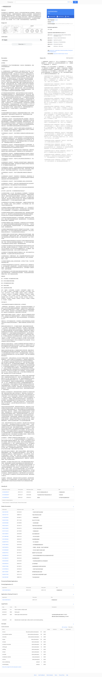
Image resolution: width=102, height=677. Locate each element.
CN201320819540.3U (6, 590)
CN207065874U (5, 547)
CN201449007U (5, 533)
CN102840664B (5, 550)
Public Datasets (50, 675)
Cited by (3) (52, 50)
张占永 (52, 21)
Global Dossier (61, 53)
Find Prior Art (61, 16)
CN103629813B (5, 517)
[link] (3, 631)
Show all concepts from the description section (11, 666)
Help (67, 675)
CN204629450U (5, 560)
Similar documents (64, 50)
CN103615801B (5, 544)
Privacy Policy (61, 675)
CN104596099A (5, 494)
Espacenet (55, 53)
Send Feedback (41, 675)
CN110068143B (5, 536)
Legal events (57, 50)
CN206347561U (5, 552)
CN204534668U (5, 522)
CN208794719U (5, 541)
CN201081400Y (5, 577)
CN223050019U (5, 563)
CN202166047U (5, 525)
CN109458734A (5, 497)
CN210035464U (5, 539)
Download (65, 627)
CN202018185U (5, 520)
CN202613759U (5, 574)
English (56, 19)
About (35, 675)
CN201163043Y (5, 571)
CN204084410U (5, 555)
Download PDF (52, 16)
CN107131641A (5, 531)
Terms (56, 675)
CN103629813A (5, 492)
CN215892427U (5, 558)
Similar (67, 16)
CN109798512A (5, 569)
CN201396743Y (5, 512)
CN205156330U (5, 528)
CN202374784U (5, 566)
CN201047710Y (5, 514)
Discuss (66, 53)
